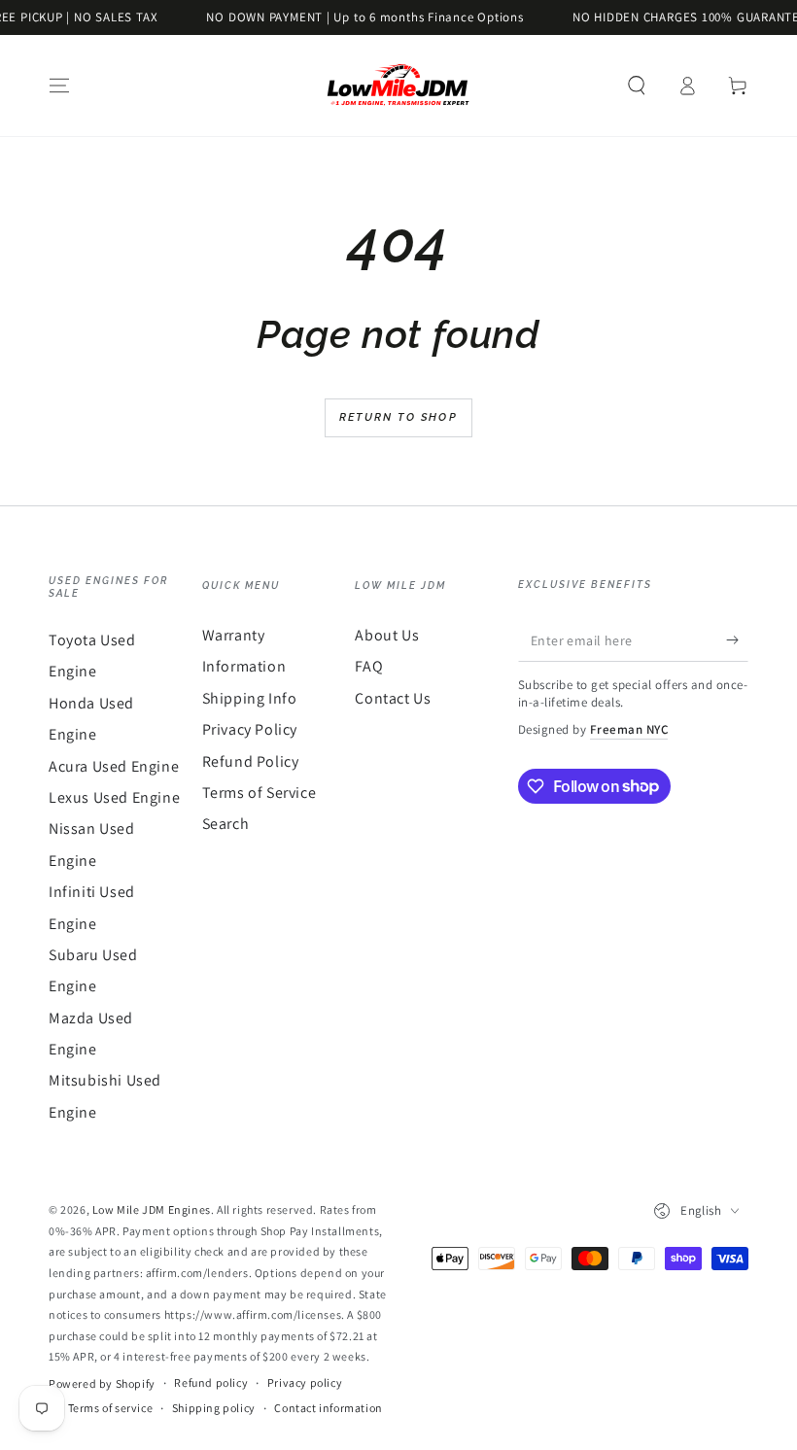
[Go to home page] (398, 85)
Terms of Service (259, 792)
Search (226, 823)
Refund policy (211, 1382)
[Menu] (59, 85)
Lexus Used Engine (114, 797)
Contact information (328, 1407)
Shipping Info (249, 698)
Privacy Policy (249, 729)
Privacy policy (304, 1382)
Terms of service (111, 1407)
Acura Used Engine (114, 766)
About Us (387, 635)
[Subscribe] (737, 639)
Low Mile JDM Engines (151, 1209)
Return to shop (398, 417)
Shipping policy (214, 1407)
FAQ (369, 666)
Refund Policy (250, 761)
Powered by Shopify (102, 1383)
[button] (636, 85)
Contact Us (393, 698)
